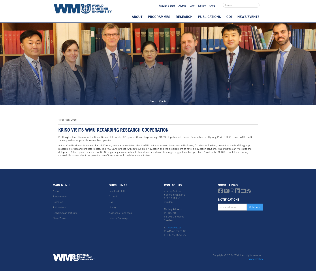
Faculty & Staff (167, 5)
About (137, 16)
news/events (248, 16)
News (153, 101)
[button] (137, 17)
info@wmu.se (174, 227)
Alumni (182, 5)
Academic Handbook (120, 212)
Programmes (159, 16)
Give (192, 5)
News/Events (60, 218)
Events (162, 101)
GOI (229, 16)
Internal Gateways (118, 218)
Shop (212, 5)
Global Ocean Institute (65, 212)
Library (202, 5)
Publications (209, 16)
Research (184, 16)
